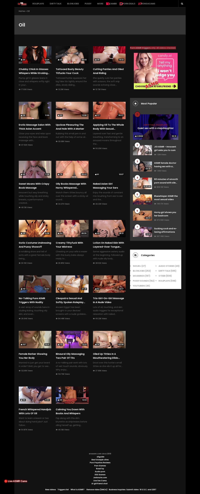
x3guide (100, 456)
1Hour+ (137, 266)
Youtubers (139, 285)
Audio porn (100, 471)
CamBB (113, 3)
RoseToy (100, 468)
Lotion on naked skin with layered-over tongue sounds (108, 246)
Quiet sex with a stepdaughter (155, 128)
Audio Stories (167, 266)
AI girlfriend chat (100, 483)
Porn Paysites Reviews (100, 462)
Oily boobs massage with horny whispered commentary (71, 187)
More (100, 3)
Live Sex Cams (100, 480)
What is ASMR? (77, 489)
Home (22, 11)
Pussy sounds (141, 280)
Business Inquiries (117, 489)
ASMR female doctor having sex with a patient (165, 166)
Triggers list (63, 489)
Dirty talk (55, 3)
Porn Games (100, 465)
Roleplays (38, 3)
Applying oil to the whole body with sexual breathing (108, 128)
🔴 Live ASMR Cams (15, 481)
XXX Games (100, 474)
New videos (50, 489)
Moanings (139, 275)
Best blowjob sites (100, 459)
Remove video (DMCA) (97, 489)
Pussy (88, 3)
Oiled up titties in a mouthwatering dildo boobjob (105, 358)
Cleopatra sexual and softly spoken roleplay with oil (69, 302)
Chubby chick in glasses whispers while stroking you (33, 73)
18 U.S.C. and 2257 (148, 489)
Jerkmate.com (100, 477)
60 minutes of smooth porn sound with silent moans (166, 183)
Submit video (132, 489)
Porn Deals (129, 3)
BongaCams (148, 3)
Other (162, 275)
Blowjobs (73, 3)
